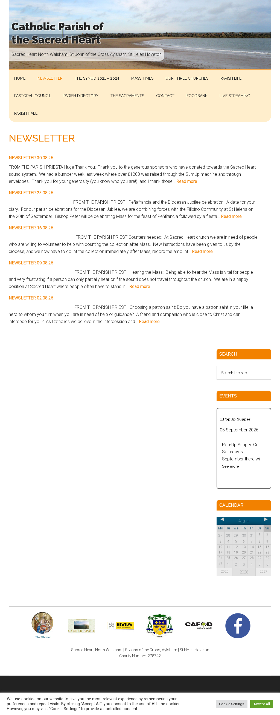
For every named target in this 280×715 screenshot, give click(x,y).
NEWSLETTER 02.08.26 (31, 298)
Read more (186, 181)
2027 (263, 571)
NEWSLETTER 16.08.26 (31, 227)
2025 (224, 571)
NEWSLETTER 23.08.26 (31, 192)
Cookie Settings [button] (231, 704)
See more (230, 466)
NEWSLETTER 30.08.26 (31, 157)
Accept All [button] (261, 704)
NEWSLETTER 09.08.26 (31, 263)
